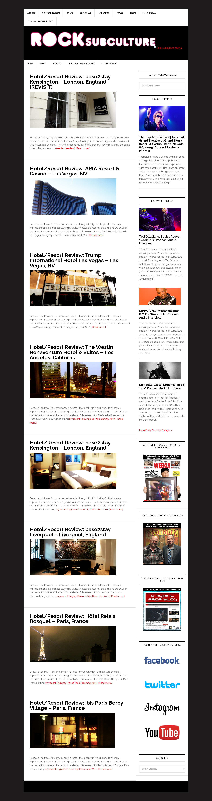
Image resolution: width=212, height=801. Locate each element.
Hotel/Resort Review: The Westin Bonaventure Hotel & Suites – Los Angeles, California (71, 352)
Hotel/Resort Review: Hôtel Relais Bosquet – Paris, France (72, 618)
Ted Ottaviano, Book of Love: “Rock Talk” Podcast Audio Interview (159, 240)
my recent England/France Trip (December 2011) (82, 509)
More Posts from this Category (155, 430)
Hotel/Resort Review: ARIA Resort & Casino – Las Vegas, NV (74, 171)
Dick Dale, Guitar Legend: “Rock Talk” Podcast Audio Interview (161, 386)
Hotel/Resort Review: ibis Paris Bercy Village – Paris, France (76, 705)
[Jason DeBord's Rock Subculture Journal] (93, 35)
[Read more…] (83, 148)
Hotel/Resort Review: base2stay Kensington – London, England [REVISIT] (70, 81)
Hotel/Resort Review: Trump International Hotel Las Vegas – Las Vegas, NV (74, 260)
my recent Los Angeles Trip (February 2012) (92, 419)
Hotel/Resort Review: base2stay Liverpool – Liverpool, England (70, 532)
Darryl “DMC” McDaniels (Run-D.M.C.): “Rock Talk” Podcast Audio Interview (160, 314)
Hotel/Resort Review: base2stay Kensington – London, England (70, 445)
